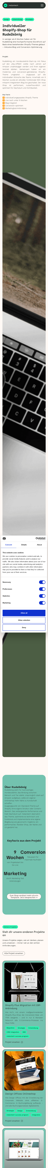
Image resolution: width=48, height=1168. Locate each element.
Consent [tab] (8, 545)
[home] (11, 5)
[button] (41, 5)
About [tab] (39, 545)
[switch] (42, 589)
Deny (24, 627)
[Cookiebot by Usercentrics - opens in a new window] (35, 538)
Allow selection (24, 620)
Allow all (24, 613)
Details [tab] (24, 545)
